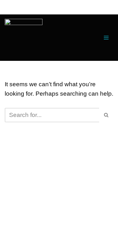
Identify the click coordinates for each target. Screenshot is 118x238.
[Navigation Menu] (106, 38)
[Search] (106, 115)
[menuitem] (23, 37)
